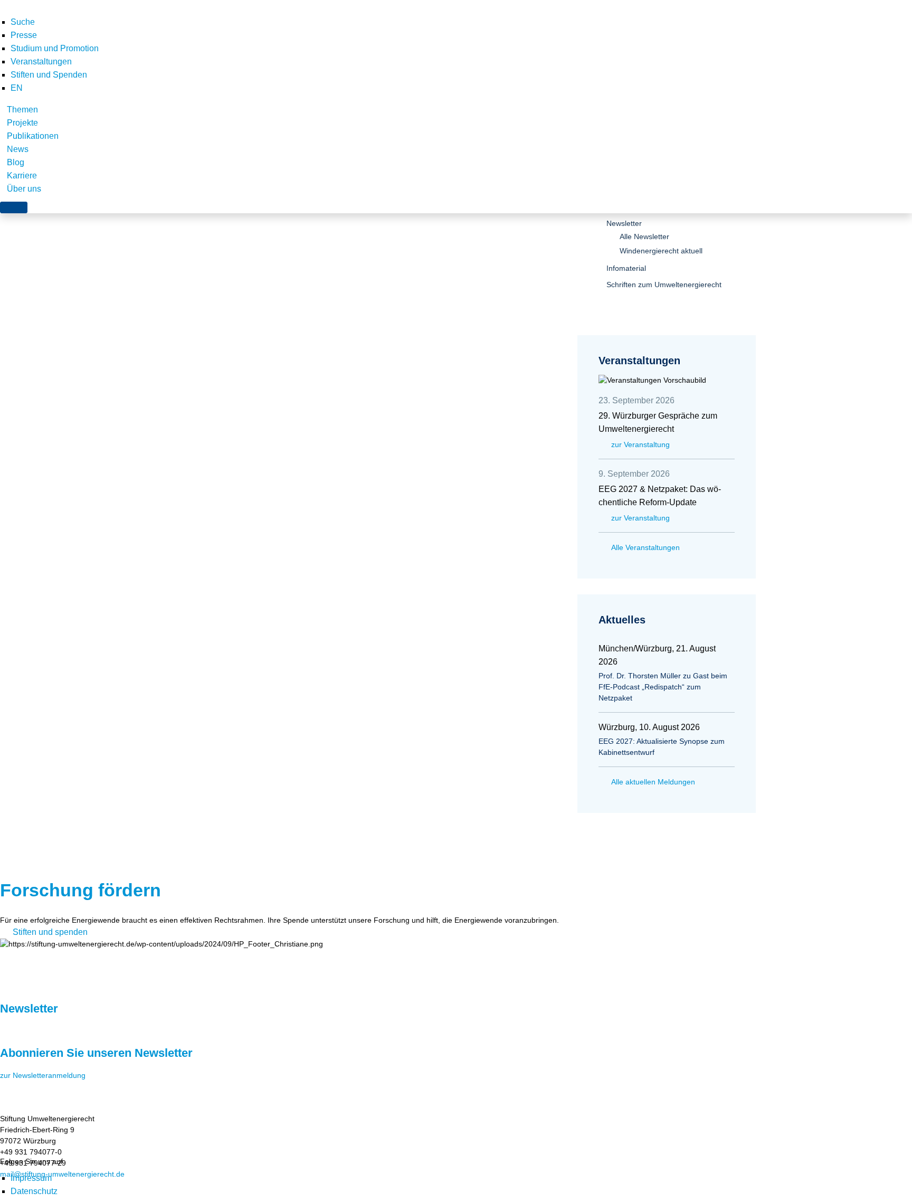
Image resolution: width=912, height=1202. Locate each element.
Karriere (22, 175)
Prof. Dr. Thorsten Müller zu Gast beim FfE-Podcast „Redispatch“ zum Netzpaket (662, 686)
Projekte (22, 122)
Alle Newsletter (644, 236)
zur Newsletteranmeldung (43, 1075)
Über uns (24, 188)
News (17, 149)
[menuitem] (17, 87)
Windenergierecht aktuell (661, 251)
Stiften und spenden (50, 931)
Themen (22, 109)
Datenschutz (34, 1191)
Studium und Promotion (55, 48)
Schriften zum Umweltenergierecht (663, 284)
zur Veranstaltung (640, 444)
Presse (24, 35)
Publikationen (33, 135)
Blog (15, 162)
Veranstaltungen (41, 61)
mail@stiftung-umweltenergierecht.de (62, 1174)
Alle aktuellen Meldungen (653, 782)
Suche (23, 21)
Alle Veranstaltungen (645, 547)
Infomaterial (626, 268)
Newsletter (624, 223)
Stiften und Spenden (49, 74)
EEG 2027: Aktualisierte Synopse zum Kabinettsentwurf (661, 746)
